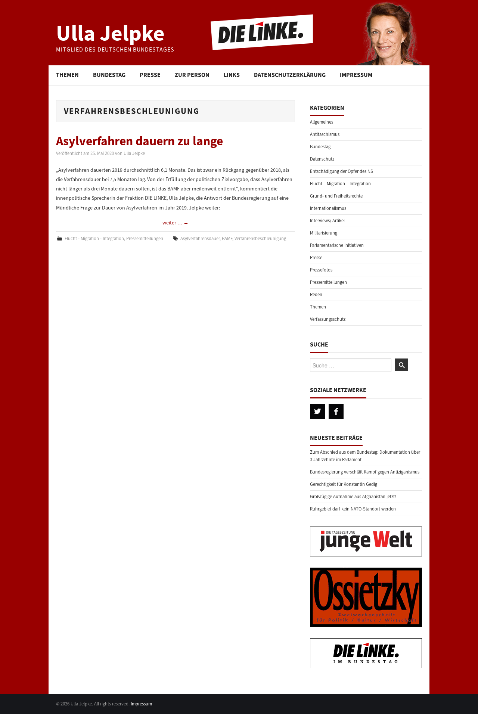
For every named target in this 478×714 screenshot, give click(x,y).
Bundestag (109, 74)
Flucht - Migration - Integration (94, 238)
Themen (67, 74)
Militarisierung (323, 233)
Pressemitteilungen (144, 238)
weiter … (175, 222)
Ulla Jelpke (110, 33)
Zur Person (192, 74)
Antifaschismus (324, 134)
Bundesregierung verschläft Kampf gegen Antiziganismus (364, 472)
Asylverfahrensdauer (200, 238)
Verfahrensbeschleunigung (260, 238)
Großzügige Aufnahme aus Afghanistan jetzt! (353, 496)
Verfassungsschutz (327, 319)
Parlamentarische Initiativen (337, 245)
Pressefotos (321, 270)
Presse (150, 74)
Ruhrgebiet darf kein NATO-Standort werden (353, 509)
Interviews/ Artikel (327, 220)
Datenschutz (322, 159)
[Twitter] (317, 411)
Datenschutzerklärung (290, 74)
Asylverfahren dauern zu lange (139, 141)
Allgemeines (321, 122)
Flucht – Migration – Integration (340, 183)
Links (232, 74)
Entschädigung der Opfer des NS (341, 171)
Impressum (356, 74)
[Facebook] (336, 411)
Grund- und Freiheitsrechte (336, 196)
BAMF (227, 238)
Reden (316, 294)
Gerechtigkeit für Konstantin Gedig (343, 484)
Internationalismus (328, 208)
